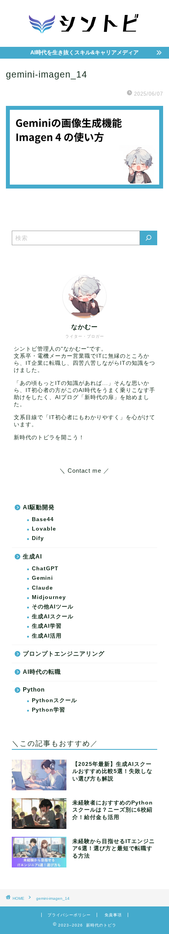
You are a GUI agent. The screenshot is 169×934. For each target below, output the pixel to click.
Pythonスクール (54, 700)
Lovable (44, 529)
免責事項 (113, 915)
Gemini (42, 578)
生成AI (32, 556)
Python (34, 689)
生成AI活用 (47, 636)
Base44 (43, 519)
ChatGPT (45, 568)
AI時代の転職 (42, 671)
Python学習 (48, 710)
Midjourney (49, 597)
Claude (42, 588)
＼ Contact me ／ (84, 470)
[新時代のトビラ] (84, 39)
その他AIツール (52, 607)
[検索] (148, 238)
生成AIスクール (52, 617)
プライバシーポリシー (69, 915)
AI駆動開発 (39, 507)
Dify (38, 538)
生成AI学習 (47, 626)
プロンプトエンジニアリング (64, 653)
